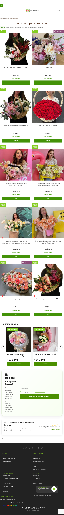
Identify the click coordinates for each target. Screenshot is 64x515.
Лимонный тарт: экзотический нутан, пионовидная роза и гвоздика (48, 184)
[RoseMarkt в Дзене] (39, 448)
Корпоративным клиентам (39, 455)
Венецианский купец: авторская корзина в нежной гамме (16, 300)
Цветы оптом (36, 458)
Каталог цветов (6, 455)
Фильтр (3, 27)
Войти (58, 10)
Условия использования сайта (10, 478)
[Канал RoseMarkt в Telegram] (42, 448)
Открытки (4, 489)
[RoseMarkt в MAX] (26, 448)
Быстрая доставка (6, 483)
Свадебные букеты (7, 461)
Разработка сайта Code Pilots (32, 508)
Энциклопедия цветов (38, 463)
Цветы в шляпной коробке (8, 458)
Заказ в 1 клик (16, 79)
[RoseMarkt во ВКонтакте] (23, 448)
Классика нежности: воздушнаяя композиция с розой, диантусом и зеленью (16, 242)
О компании (36, 475)
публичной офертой (40, 392)
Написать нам (36, 478)
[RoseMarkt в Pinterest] (32, 448)
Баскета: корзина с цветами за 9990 (16, 67)
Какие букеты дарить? (38, 461)
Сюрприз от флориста (7, 481)
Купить (16, 83)
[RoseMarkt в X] (29, 448)
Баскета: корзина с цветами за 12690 (48, 299)
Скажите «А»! (48, 67)
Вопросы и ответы (37, 483)
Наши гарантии (6, 475)
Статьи (34, 466)
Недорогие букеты (7, 463)
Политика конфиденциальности (32, 510)
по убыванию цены (30, 27)
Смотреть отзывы (54, 429)
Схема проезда (36, 481)
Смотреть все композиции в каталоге (42, 495)
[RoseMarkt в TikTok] (35, 448)
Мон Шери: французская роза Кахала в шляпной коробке (48, 242)
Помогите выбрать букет (39, 396)
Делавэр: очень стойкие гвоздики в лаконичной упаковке (18, 355)
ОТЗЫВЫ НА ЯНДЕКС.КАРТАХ (39, 469)
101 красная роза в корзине (48, 125)
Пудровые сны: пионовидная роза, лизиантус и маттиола (16, 184)
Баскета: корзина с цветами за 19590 (16, 125)
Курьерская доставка (7, 486)
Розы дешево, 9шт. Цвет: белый (45, 354)
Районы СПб (5, 491)
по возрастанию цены (18, 27)
